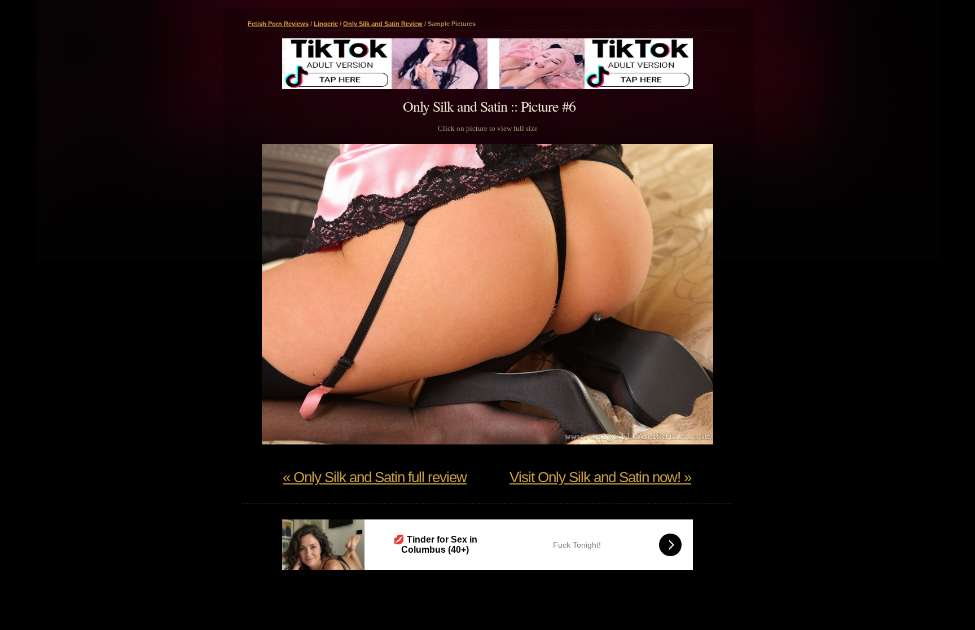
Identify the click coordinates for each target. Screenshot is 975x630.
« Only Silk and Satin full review (375, 477)
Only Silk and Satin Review (383, 23)
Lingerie (326, 23)
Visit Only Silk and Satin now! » (600, 477)
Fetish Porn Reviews (278, 23)
